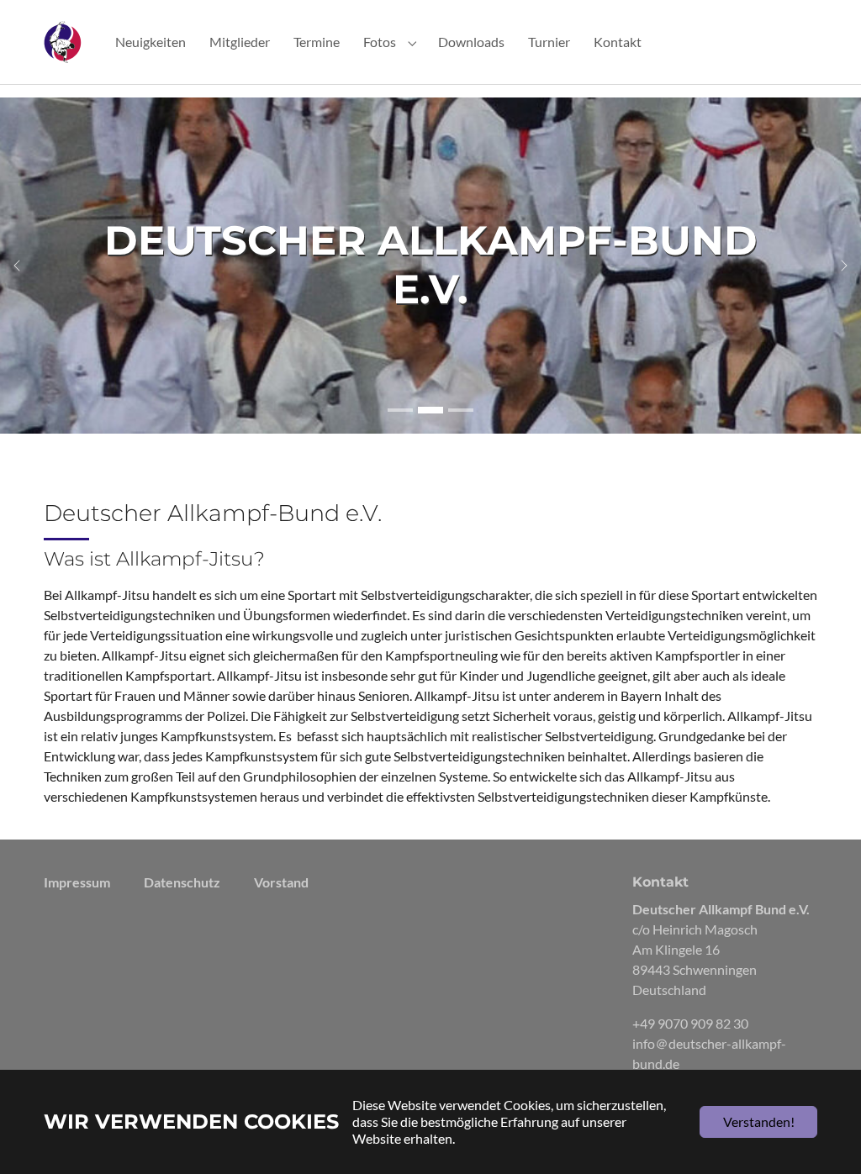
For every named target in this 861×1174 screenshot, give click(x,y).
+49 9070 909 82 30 (690, 1023)
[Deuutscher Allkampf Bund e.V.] (63, 41)
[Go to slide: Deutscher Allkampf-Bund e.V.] (400, 410)
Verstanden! (759, 1121)
